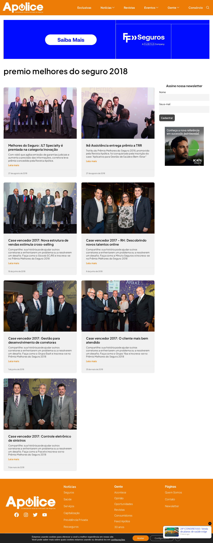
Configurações (162, 538)
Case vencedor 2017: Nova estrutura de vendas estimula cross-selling (38, 240)
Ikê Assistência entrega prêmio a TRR (114, 143)
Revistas (129, 5)
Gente (172, 5)
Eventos (149, 5)
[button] (207, 5)
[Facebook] (16, 512)
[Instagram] (26, 512)
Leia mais (13, 162)
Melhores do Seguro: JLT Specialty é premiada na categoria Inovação (35, 145)
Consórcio (196, 5)
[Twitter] (35, 512)
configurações (118, 539)
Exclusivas (84, 5)
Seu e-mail (164, 101)
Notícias (106, 5)
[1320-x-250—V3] (106, 55)
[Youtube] (44, 512)
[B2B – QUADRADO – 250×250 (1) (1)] (184, 162)
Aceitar (140, 538)
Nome (162, 89)
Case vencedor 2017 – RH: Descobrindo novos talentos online (116, 240)
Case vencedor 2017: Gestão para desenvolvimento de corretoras (34, 338)
